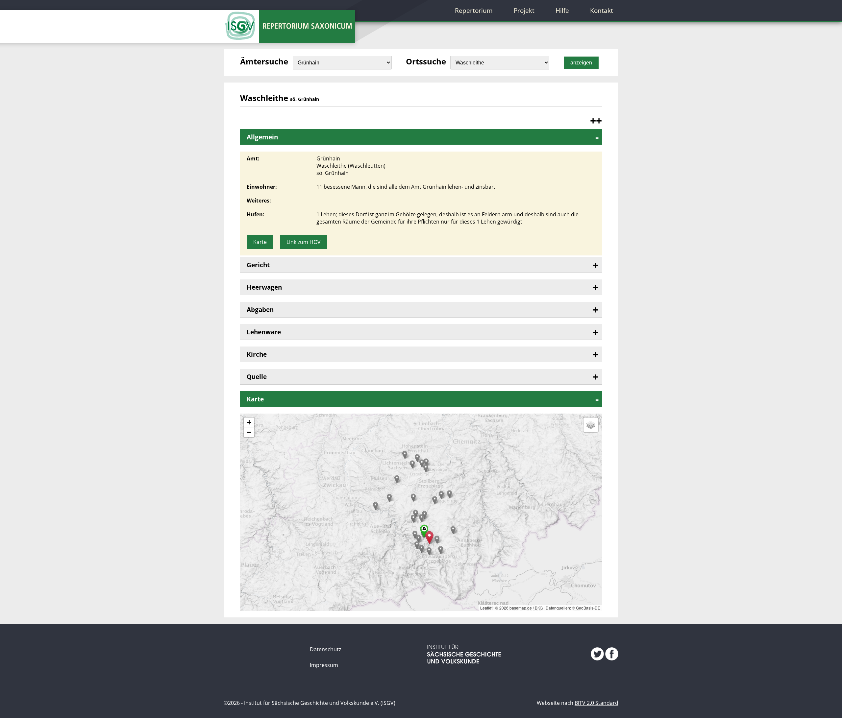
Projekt (524, 10)
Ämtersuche (264, 61)
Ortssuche (426, 61)
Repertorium (474, 10)
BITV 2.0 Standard (596, 702)
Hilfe (562, 10)
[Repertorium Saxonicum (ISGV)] (241, 21)
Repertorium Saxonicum (304, 26)
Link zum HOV (303, 242)
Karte (260, 242)
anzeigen (581, 62)
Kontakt (601, 10)
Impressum (324, 665)
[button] (449, 494)
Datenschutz (325, 649)
